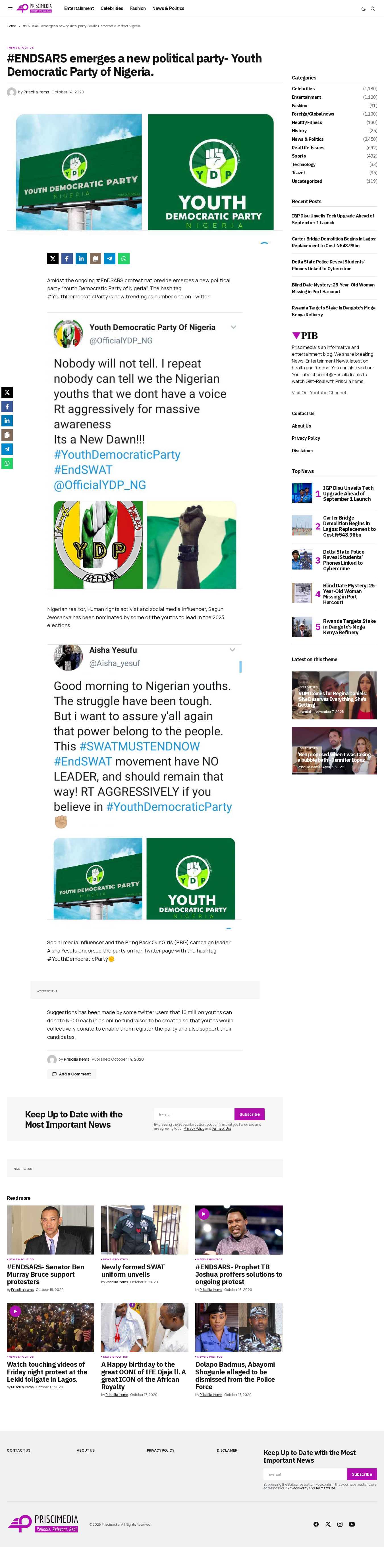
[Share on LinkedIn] (81, 258)
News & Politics (21, 47)
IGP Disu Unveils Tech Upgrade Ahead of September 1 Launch (348, 494)
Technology (304, 164)
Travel (298, 172)
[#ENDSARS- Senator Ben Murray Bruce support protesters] (50, 1230)
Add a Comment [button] (75, 1074)
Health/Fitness (307, 122)
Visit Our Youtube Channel (319, 393)
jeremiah (305, 711)
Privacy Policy (194, 1128)
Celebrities (303, 88)
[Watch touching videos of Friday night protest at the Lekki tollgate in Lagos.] (50, 1327)
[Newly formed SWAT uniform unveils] (145, 1230)
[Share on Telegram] (109, 258)
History (299, 130)
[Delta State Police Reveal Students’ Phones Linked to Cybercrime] (302, 559)
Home (11, 26)
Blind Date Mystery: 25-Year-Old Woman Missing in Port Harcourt (350, 594)
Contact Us (303, 413)
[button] (10, 8)
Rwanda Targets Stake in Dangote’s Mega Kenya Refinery (349, 627)
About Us (301, 426)
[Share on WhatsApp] (124, 258)
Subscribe (250, 1114)
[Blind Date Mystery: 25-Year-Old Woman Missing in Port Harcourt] (302, 593)
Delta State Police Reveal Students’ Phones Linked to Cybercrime (343, 560)
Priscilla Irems (309, 767)
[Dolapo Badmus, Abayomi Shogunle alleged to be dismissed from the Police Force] (239, 1327)
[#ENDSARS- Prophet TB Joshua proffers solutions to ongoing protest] (239, 1230)
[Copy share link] (95, 258)
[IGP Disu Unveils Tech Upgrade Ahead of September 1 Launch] (302, 493)
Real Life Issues (308, 147)
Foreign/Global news (313, 114)
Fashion (299, 105)
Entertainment (306, 97)
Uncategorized (307, 181)
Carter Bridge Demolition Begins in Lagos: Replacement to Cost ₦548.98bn (349, 526)
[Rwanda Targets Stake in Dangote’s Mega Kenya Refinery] (302, 627)
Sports (299, 156)
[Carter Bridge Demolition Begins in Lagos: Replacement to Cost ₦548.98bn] (302, 525)
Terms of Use (221, 1128)
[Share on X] (53, 258)
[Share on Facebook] (67, 258)
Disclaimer (303, 450)
